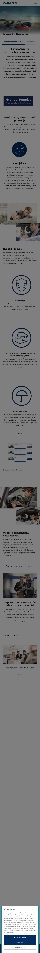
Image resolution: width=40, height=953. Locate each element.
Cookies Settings (20, 947)
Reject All (20, 942)
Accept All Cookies (20, 937)
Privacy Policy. (10, 932)
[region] (20, 929)
